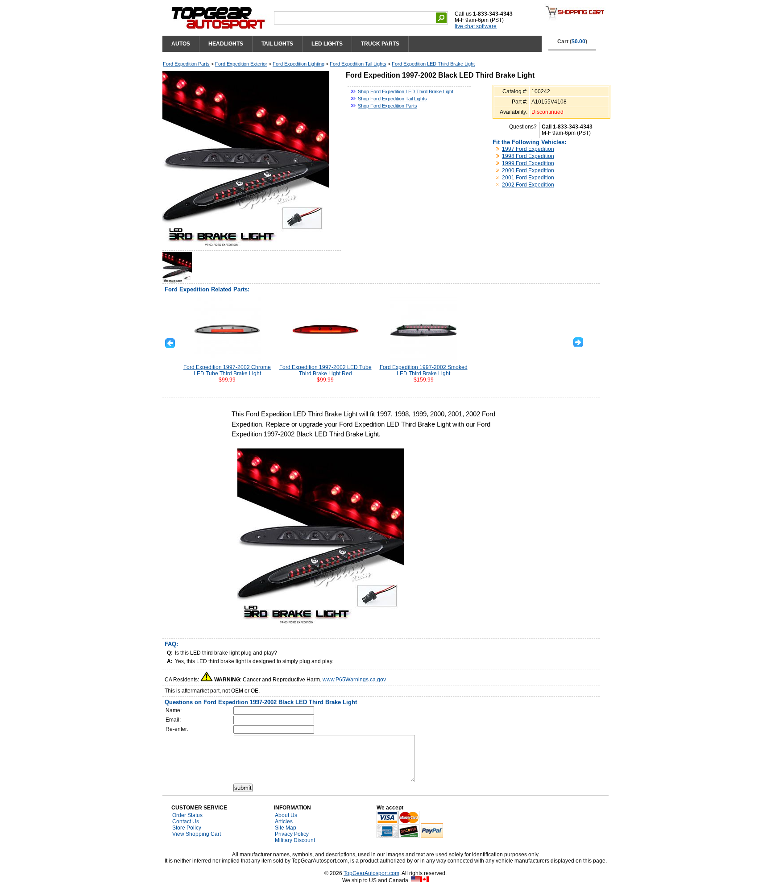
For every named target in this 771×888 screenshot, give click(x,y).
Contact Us (185, 821)
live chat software (476, 26)
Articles (284, 821)
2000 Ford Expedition (528, 170)
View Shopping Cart (196, 834)
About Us (286, 815)
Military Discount (295, 840)
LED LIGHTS (327, 44)
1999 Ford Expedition (528, 163)
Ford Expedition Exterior (241, 63)
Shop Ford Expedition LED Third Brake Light (405, 91)
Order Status (187, 815)
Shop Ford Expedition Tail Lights (392, 98)
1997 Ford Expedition (528, 149)
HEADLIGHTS (225, 44)
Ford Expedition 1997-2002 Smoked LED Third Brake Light (424, 370)
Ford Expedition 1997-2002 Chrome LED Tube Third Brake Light (227, 370)
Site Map (285, 828)
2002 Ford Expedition (528, 185)
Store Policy (186, 828)
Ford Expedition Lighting (298, 63)
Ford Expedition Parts (186, 63)
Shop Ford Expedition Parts (387, 105)
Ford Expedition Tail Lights (358, 63)
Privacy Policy (292, 834)
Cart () (572, 41)
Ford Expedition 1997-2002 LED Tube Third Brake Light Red (325, 370)
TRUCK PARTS (380, 44)
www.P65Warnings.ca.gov (354, 679)
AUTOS (180, 44)
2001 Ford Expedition (528, 177)
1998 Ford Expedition (528, 156)
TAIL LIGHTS (277, 44)
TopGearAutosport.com (371, 873)
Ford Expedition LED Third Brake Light (433, 63)
